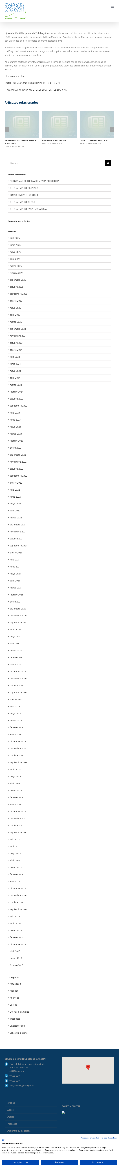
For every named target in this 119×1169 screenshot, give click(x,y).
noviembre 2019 (18, 678)
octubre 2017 (16, 825)
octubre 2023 (16, 398)
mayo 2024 (15, 370)
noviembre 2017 (18, 818)
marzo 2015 (16, 958)
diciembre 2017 (18, 811)
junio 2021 (15, 566)
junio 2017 (15, 846)
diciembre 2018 (18, 741)
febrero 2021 (16, 594)
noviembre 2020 (18, 615)
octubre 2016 (16, 902)
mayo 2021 (15, 573)
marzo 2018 (16, 790)
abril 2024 (15, 377)
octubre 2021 (16, 538)
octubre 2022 (16, 468)
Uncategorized (17, 1025)
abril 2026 (15, 258)
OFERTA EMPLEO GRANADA (24, 187)
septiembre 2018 (18, 762)
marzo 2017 (16, 867)
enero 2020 (15, 664)
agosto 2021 (16, 552)
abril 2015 (15, 951)
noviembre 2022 (18, 461)
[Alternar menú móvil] (112, 6)
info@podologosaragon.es (21, 1085)
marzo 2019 (16, 720)
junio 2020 (15, 629)
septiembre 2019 (18, 692)
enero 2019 (15, 734)
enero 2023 (15, 447)
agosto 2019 (16, 699)
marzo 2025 (16, 321)
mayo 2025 (15, 307)
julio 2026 (15, 237)
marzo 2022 (16, 517)
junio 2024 (15, 363)
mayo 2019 (15, 713)
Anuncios (14, 997)
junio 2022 (15, 496)
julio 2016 (15, 916)
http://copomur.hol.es (16, 76)
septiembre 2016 (18, 909)
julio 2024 (15, 356)
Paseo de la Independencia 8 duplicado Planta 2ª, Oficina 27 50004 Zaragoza (27, 1067)
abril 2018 (15, 783)
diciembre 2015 (18, 944)
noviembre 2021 (18, 531)
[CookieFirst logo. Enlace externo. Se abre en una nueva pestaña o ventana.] (3, 1140)
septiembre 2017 (18, 832)
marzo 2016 (16, 930)
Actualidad (15, 983)
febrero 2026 (16, 272)
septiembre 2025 (18, 293)
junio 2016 (15, 923)
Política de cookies (109, 1137)
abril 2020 (15, 643)
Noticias (11, 1102)
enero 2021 (15, 601)
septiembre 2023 (18, 405)
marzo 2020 (16, 650)
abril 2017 (15, 860)
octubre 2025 (16, 286)
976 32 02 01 (15, 1075)
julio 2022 (15, 489)
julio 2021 (15, 559)
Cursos (13, 1004)
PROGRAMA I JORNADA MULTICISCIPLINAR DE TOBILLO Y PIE (36, 89)
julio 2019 (15, 706)
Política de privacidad (90, 1137)
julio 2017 (15, 839)
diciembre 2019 (18, 671)
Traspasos (15, 1018)
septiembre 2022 (18, 475)
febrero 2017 (16, 874)
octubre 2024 (16, 342)
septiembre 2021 (18, 545)
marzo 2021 (16, 587)
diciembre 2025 (18, 279)
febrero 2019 (16, 727)
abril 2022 (15, 510)
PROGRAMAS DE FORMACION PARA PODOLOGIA (34, 180)
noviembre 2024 (18, 335)
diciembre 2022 (18, 454)
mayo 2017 (15, 853)
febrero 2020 (16, 657)
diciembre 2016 (18, 888)
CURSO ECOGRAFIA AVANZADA (94, 140)
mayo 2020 (15, 636)
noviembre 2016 (18, 895)
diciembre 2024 (18, 328)
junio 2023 (15, 419)
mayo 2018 (15, 776)
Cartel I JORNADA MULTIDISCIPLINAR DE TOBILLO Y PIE (33, 82)
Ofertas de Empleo (19, 1011)
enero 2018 (15, 804)
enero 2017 (15, 881)
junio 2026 (15, 244)
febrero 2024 (16, 391)
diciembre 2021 (18, 524)
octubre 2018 (16, 755)
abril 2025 (15, 314)
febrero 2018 (16, 797)
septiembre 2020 (18, 622)
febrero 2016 (16, 937)
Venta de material (19, 1032)
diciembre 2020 (18, 608)
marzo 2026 (16, 265)
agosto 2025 (16, 300)
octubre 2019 (16, 685)
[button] (7, 129)
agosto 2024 (16, 349)
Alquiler (14, 990)
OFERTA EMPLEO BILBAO (22, 201)
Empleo (10, 1116)
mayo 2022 (15, 503)
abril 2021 (15, 580)
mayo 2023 (15, 426)
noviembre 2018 (18, 748)
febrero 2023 (16, 440)
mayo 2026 (15, 251)
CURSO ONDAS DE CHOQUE (54, 140)
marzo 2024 (16, 384)
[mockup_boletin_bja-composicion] (88, 1111)
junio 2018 (15, 769)
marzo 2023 (16, 433)
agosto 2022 (16, 482)
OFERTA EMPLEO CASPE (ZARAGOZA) (28, 208)
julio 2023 (15, 412)
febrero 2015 (16, 965)
